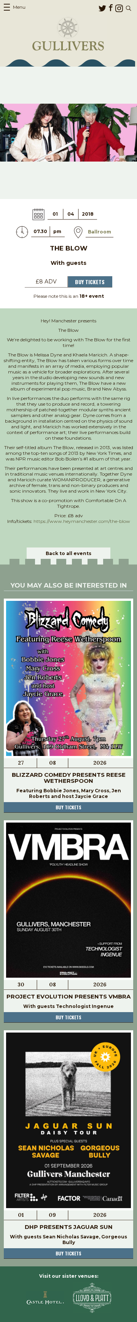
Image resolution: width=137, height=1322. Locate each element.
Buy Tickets (90, 282)
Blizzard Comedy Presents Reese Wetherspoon (69, 777)
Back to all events (68, 553)
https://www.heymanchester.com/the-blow (81, 521)
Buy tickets (68, 807)
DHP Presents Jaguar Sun (69, 1226)
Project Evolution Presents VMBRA (68, 996)
